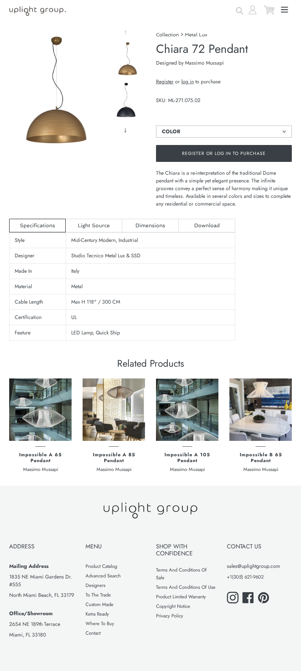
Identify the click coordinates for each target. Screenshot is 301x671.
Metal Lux (196, 34)
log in (187, 81)
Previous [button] (126, 32)
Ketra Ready (97, 613)
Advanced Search (103, 575)
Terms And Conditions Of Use (185, 587)
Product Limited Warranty (181, 596)
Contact (93, 633)
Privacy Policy (169, 615)
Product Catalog (101, 566)
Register (165, 81)
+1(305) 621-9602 (245, 576)
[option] (126, 60)
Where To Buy (100, 623)
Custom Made (99, 604)
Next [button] (126, 130)
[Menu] (285, 9)
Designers (95, 585)
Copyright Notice (173, 606)
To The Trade (98, 594)
